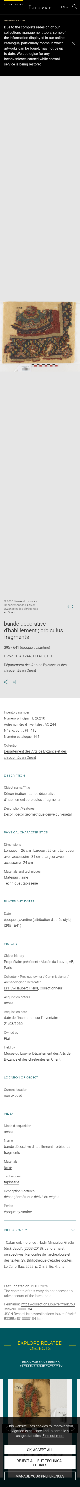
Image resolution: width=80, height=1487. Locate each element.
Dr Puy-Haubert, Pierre (21, 988)
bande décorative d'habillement (28, 1147)
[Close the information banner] (73, 43)
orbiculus (63, 1147)
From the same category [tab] (41, 1366)
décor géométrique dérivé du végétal (32, 1197)
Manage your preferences (40, 1476)
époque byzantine (18, 1212)
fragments (12, 1153)
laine (8, 1167)
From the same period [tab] (41, 1362)
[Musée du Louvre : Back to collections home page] (40, 7)
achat (8, 1132)
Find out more (53, 1436)
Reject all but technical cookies (40, 1463)
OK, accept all (40, 1450)
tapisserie (11, 1182)
